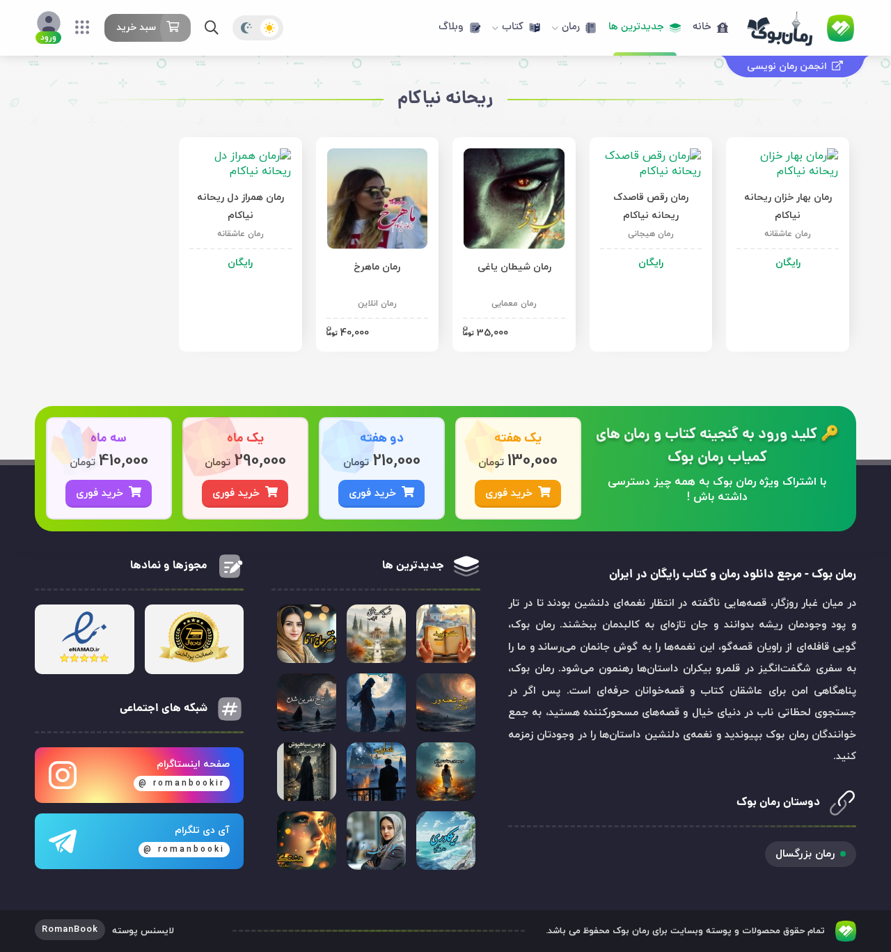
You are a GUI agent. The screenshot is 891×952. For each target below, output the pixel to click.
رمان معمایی (514, 303)
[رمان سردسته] (376, 702)
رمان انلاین (377, 303)
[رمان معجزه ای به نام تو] (376, 840)
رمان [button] (571, 27)
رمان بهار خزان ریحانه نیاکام (788, 206)
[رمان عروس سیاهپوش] (306, 771)
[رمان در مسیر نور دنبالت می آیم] (445, 771)
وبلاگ (451, 27)
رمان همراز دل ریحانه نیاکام (240, 206)
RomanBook (70, 929)
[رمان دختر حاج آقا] (306, 633)
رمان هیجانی (651, 234)
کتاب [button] (512, 27)
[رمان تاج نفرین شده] (306, 702)
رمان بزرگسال (805, 854)
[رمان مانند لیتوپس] (376, 771)
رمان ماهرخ (377, 267)
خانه (702, 27)
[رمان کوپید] (445, 633)
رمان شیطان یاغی (514, 267)
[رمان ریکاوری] (445, 840)
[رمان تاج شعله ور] (445, 702)
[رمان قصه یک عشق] (376, 633)
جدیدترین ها (636, 27)
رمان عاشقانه (787, 234)
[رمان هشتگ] (306, 840)
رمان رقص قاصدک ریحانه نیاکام (650, 206)
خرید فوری (509, 493)
